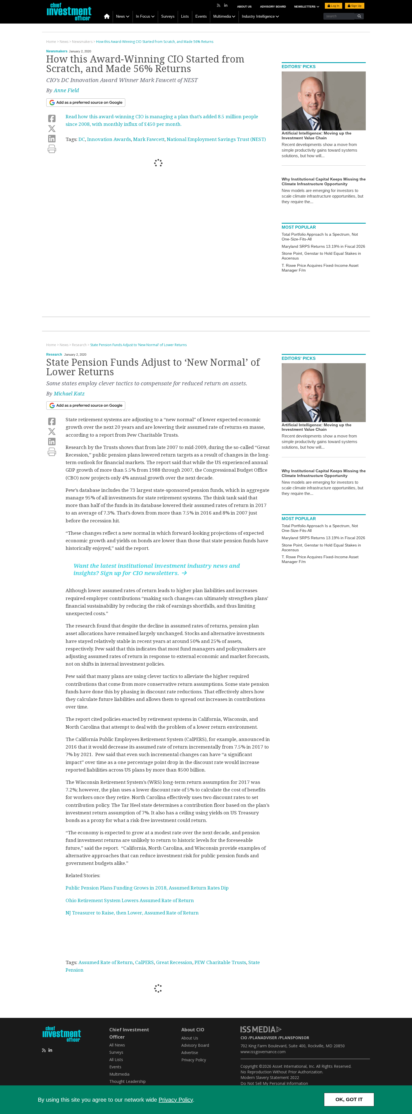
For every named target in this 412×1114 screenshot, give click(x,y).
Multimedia (222, 16)
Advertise (189, 1052)
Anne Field (66, 90)
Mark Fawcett (149, 139)
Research (54, 354)
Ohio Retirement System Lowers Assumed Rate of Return (130, 900)
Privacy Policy (176, 1100)
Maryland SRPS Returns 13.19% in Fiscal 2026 (323, 246)
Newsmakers (57, 51)
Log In (334, 5)
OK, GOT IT (349, 1099)
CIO (243, 1037)
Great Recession (174, 962)
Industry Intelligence (258, 16)
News (120, 16)
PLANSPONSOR (294, 1037)
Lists (185, 16)
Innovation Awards (109, 139)
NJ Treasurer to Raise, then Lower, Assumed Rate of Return (132, 913)
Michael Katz (69, 394)
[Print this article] (52, 149)
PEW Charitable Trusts (220, 962)
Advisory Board (273, 6)
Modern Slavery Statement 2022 (269, 1077)
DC (81, 139)
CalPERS (144, 962)
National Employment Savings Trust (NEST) (216, 139)
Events (201, 16)
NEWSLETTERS (305, 6)
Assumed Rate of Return (105, 962)
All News (117, 1045)
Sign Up (356, 5)
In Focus (143, 16)
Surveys (168, 16)
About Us (244, 6)
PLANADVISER (263, 1037)
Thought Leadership (127, 1081)
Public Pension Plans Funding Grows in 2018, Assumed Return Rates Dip (147, 888)
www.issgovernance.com (263, 1051)
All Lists (116, 1059)
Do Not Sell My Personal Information (274, 1083)
